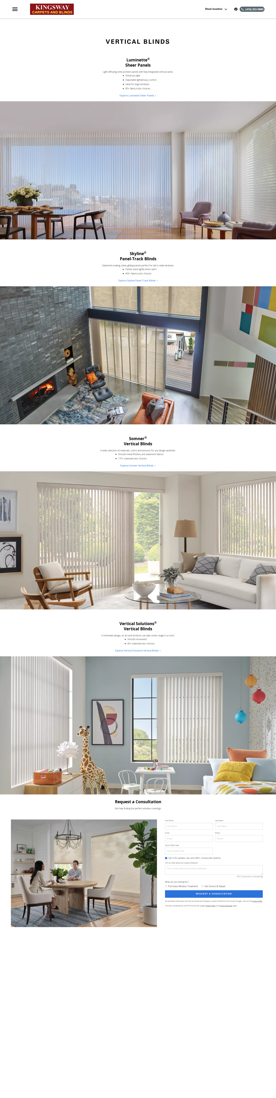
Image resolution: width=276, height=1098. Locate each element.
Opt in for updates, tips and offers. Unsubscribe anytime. (194, 858)
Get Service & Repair (214, 886)
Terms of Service (225, 905)
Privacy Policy (210, 905)
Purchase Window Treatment (183, 886)
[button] (15, 9)
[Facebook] (235, 9)
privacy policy (257, 901)
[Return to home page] (71, 9)
